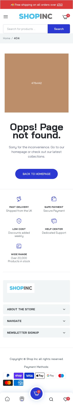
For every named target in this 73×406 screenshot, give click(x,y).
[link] (7, 399)
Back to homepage (36, 174)
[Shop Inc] (35, 17)
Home (6, 38)
